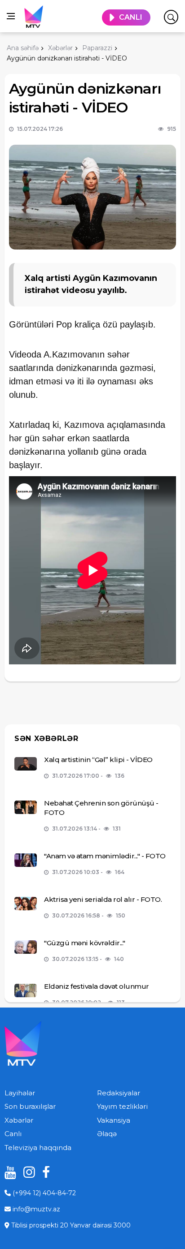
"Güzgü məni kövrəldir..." (84, 943)
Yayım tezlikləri (122, 1106)
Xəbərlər (18, 1120)
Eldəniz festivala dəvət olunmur (96, 986)
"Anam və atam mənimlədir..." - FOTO (105, 856)
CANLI (130, 17)
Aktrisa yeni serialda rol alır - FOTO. (103, 899)
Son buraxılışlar (30, 1106)
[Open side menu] (11, 16)
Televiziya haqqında (37, 1147)
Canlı (13, 1133)
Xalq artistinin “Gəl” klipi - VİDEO (98, 759)
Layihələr (19, 1093)
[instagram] (26, 1172)
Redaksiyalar (118, 1093)
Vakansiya (113, 1120)
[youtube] (7, 1172)
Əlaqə (107, 1133)
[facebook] (45, 1172)
